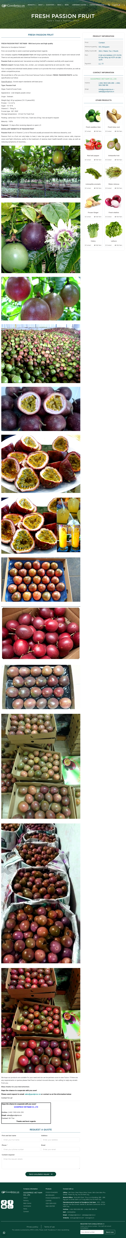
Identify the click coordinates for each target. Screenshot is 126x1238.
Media (59, 4)
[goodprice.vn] (13, 6)
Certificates (27, 1206)
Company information (30, 1189)
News (67, 4)
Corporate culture (79, 4)
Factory (26, 1200)
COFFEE (48, 1200)
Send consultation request (39, 1174)
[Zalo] (10, 1206)
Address (44, 1135)
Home (49, 21)
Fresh (57, 21)
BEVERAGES (50, 1195)
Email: (87, 89)
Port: (86, 55)
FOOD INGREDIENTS (53, 1198)
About (40, 4)
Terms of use (49, 1227)
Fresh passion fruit (63, 15)
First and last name (9, 1135)
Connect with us (68, 1189)
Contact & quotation (97, 4)
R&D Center (27, 1203)
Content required (8, 1155)
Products (48, 1189)
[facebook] (10, 1202)
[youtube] (4, 1206)
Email (43, 1145)
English (115, 5)
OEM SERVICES (51, 1203)
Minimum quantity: (91, 46)
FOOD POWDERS (52, 1192)
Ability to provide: (91, 51)
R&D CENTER (50, 1206)
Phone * (4, 1145)
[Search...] (109, 5)
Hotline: (87, 83)
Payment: (88, 63)
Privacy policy (32, 1227)
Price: (86, 42)
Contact (26, 1211)
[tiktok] (4, 1202)
